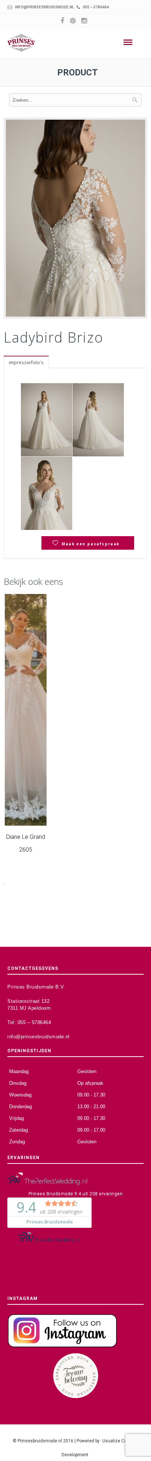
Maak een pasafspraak (90, 543)
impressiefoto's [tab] (26, 362)
